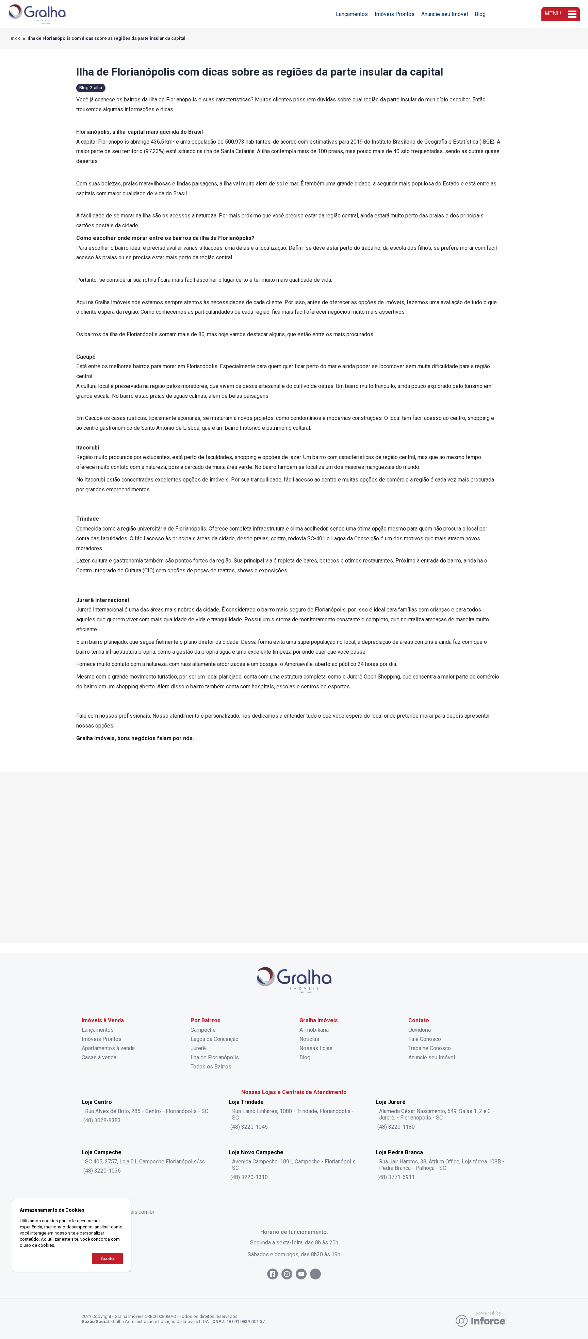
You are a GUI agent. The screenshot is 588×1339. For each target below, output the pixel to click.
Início (15, 38)
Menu (553, 13)
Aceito (107, 1258)
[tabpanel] (294, 857)
